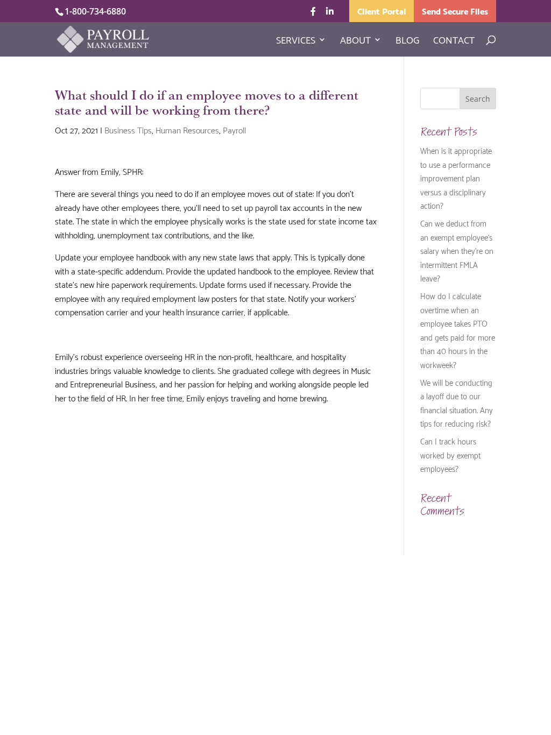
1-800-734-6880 (95, 11)
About (355, 41)
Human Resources (187, 129)
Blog (407, 41)
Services (295, 41)
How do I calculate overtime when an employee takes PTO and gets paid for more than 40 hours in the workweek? (457, 329)
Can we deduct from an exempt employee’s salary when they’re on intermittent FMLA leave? (456, 250)
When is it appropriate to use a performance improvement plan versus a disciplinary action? (456, 177)
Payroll (234, 129)
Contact (454, 41)
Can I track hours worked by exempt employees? (450, 454)
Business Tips (128, 129)
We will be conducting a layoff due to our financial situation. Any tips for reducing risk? (456, 402)
